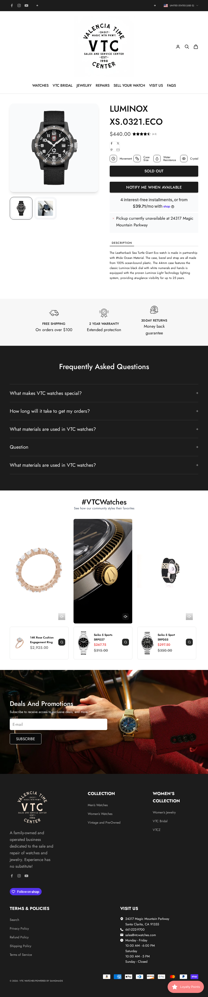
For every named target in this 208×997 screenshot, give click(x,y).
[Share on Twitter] (118, 143)
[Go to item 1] (21, 208)
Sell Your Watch (129, 85)
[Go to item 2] (45, 208)
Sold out (154, 171)
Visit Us (156, 85)
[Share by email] (118, 149)
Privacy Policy (19, 928)
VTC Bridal (63, 85)
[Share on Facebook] (111, 143)
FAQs (171, 85)
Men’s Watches (98, 805)
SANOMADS (56, 980)
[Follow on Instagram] (19, 5)
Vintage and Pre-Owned (104, 822)
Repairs (102, 85)
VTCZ (156, 829)
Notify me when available (154, 187)
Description (122, 243)
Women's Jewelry (164, 812)
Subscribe (25, 739)
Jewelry (84, 85)
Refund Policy (19, 937)
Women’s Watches (100, 813)
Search (14, 919)
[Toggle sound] (61, 616)
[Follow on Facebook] (12, 5)
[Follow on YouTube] (26, 5)
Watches (40, 85)
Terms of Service (21, 954)
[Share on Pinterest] (111, 149)
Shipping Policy (20, 946)
